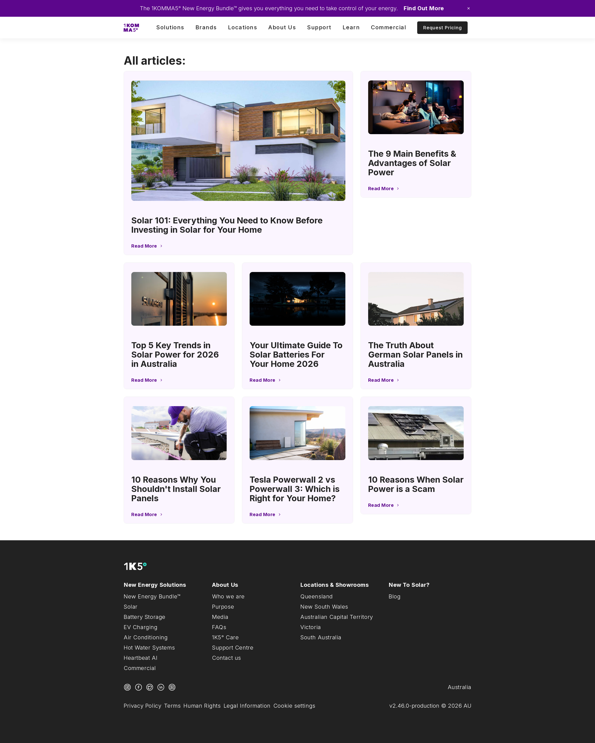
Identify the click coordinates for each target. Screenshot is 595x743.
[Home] (131, 27)
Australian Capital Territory (336, 617)
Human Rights (202, 705)
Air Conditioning (146, 637)
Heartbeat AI (140, 657)
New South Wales (324, 606)
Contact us (226, 657)
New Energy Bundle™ (152, 596)
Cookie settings (294, 705)
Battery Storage (144, 617)
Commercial (140, 668)
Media (220, 617)
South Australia (320, 637)
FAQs (219, 627)
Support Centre (232, 647)
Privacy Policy (142, 705)
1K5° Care (225, 637)
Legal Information (247, 705)
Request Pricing (442, 27)
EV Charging (141, 627)
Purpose (223, 606)
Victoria (310, 627)
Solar (131, 606)
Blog (394, 596)
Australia (459, 687)
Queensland (316, 596)
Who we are (228, 596)
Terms (172, 705)
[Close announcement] (468, 8)
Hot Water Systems (149, 647)
